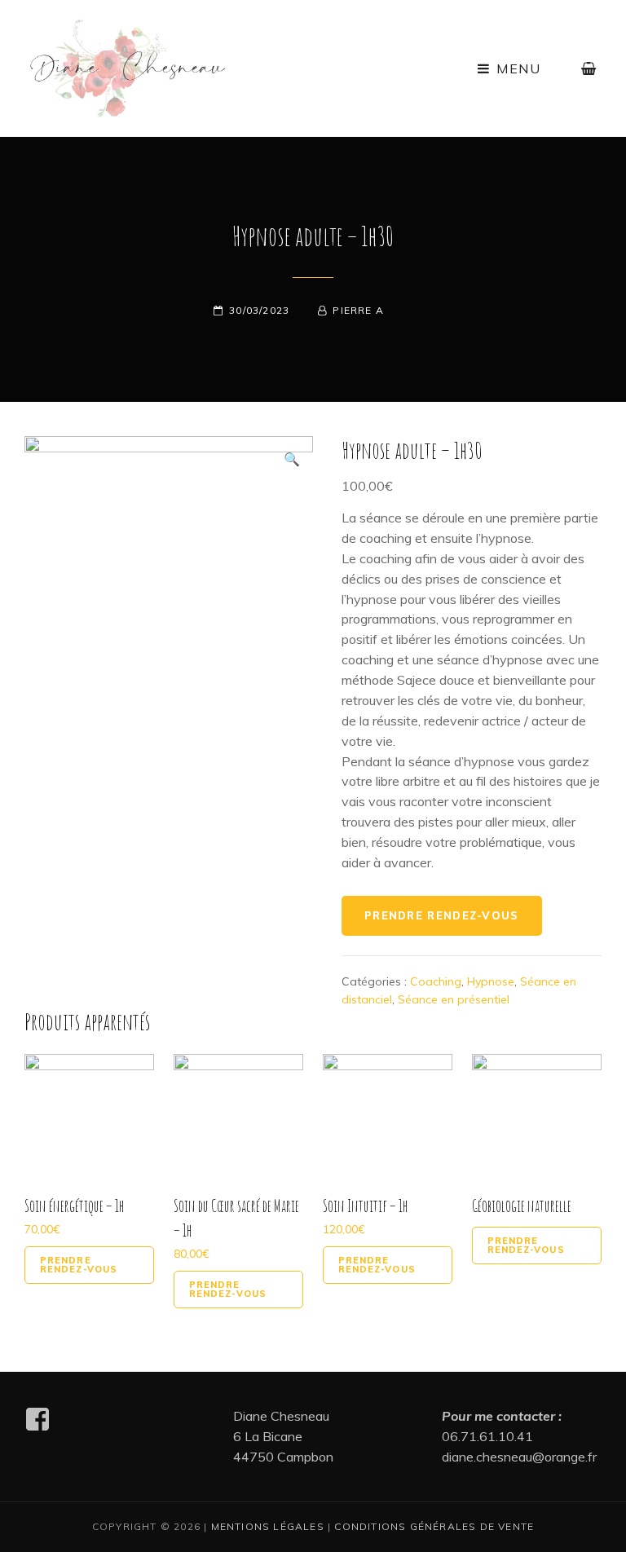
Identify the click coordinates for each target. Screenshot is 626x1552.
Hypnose (490, 981)
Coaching (435, 981)
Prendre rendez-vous (441, 915)
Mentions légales (267, 1526)
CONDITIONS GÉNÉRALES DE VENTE (434, 1526)
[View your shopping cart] (589, 68)
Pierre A (358, 310)
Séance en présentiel (453, 999)
